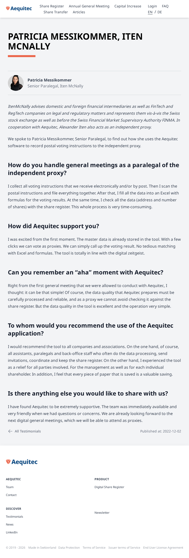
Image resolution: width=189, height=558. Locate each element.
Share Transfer (56, 12)
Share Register (52, 6)
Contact (11, 495)
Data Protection (69, 548)
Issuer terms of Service (124, 548)
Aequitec (13, 479)
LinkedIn (11, 532)
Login (152, 6)
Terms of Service (94, 548)
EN (150, 12)
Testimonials (14, 517)
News (10, 524)
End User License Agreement (163, 548)
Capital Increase (127, 6)
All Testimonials (28, 431)
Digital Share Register (109, 487)
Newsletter (102, 513)
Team (10, 487)
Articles (79, 12)
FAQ (165, 6)
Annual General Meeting (89, 6)
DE (160, 12)
